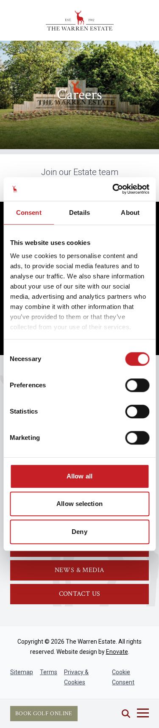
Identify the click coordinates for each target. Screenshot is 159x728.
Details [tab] (79, 212)
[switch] (137, 385)
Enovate (117, 651)
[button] (126, 714)
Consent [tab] (29, 212)
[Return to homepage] (80, 20)
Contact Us (79, 593)
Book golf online (44, 713)
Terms (48, 672)
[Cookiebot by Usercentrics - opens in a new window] (113, 189)
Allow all (79, 476)
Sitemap (21, 672)
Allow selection (79, 503)
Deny (79, 531)
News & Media (80, 570)
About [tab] (130, 212)
